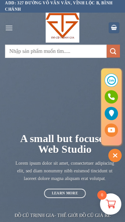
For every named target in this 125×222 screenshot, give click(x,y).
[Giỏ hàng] (114, 27)
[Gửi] (113, 51)
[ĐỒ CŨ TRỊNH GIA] (62, 28)
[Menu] (9, 28)
